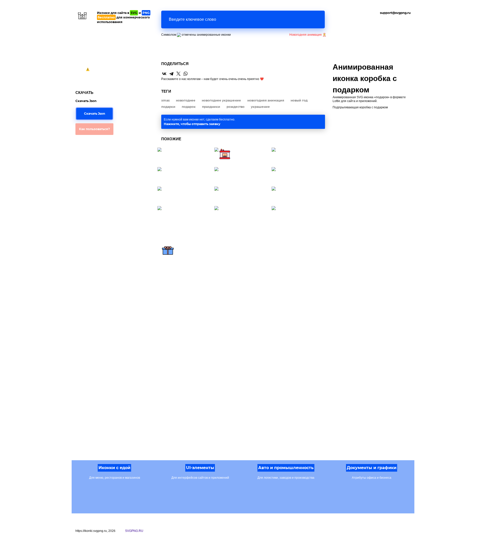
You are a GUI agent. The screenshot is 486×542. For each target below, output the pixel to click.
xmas (165, 100)
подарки (168, 107)
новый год (299, 100)
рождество (236, 107)
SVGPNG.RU (134, 531)
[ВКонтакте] (164, 74)
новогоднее (185, 100)
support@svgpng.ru (395, 13)
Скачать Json (94, 113)
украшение (260, 107)
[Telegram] (171, 74)
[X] (178, 74)
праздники (211, 107)
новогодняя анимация (265, 100)
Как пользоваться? (94, 129)
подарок (189, 107)
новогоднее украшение (221, 100)
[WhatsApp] (186, 74)
